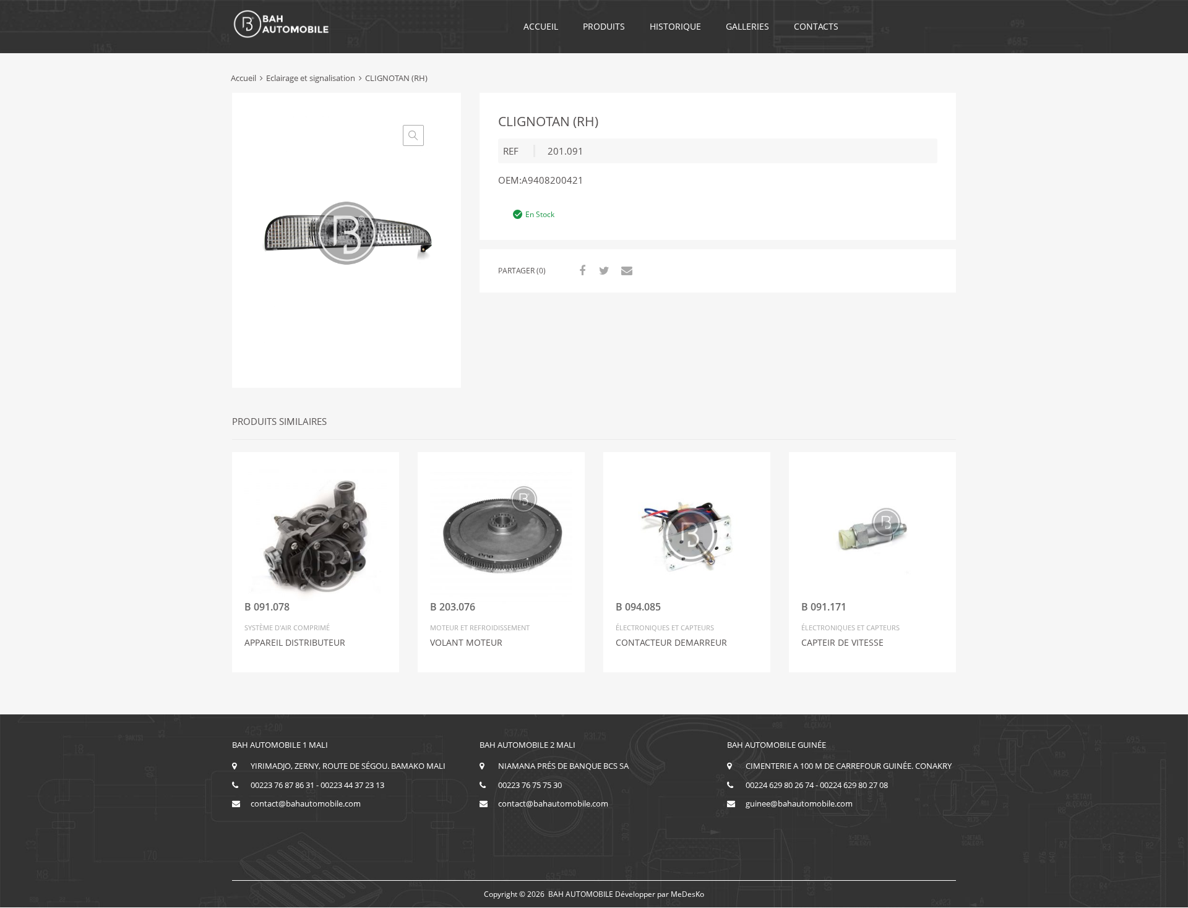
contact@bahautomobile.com (306, 803)
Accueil (540, 26)
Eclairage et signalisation (310, 78)
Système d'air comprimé (287, 627)
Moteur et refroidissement (480, 627)
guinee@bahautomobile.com (799, 803)
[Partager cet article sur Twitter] (603, 270)
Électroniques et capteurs (665, 627)
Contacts (816, 26)
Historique (675, 26)
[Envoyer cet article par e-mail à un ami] (625, 270)
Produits (604, 26)
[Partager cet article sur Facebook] (580, 270)
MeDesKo (687, 894)
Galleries (747, 26)
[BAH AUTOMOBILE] (281, 36)
